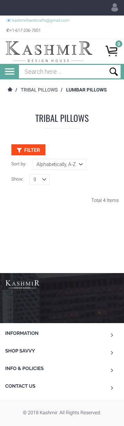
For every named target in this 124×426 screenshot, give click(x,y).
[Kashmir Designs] (22, 284)
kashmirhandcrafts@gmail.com (41, 20)
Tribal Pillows (39, 90)
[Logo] (49, 51)
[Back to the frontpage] (9, 90)
